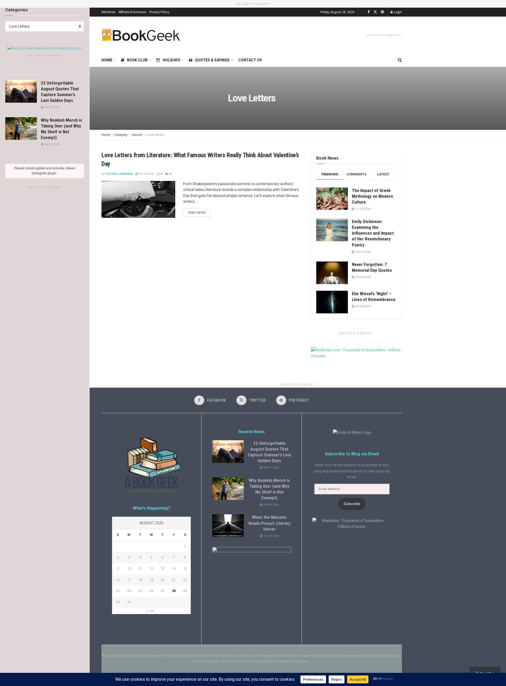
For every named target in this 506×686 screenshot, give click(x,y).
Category (121, 135)
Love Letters (155, 135)
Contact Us (250, 60)
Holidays (171, 60)
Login (397, 12)
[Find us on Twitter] (375, 12)
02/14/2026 (146, 174)
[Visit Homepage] (141, 35)
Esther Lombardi (119, 174)
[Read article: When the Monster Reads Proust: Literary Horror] (228, 525)
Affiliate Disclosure (132, 12)
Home (106, 60)
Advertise (108, 12)
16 (118, 580)
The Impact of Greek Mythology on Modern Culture (372, 196)
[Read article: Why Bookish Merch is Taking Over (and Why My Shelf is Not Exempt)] (21, 128)
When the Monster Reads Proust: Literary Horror (269, 523)
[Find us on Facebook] (369, 12)
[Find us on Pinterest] (382, 12)
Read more (199, 211)
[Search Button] (400, 60)
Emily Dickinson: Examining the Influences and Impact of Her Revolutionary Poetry (373, 233)
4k (170, 174)
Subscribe (352, 504)
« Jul (150, 611)
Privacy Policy (159, 12)
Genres (137, 135)
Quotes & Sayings (212, 60)
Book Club (137, 60)
